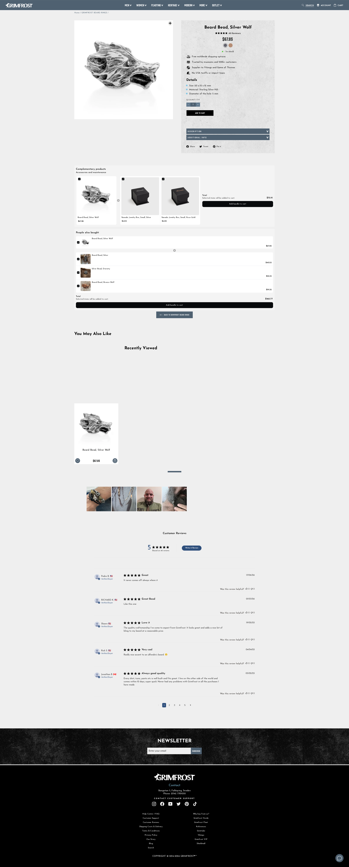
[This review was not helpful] (252, 588)
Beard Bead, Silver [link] (100, 255)
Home (77, 13)
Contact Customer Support (174, 798)
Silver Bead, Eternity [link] (101, 269)
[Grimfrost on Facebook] (162, 804)
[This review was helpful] (247, 588)
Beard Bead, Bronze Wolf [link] (103, 282)
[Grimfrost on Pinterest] (187, 804)
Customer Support (151, 818)
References (201, 827)
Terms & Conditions (151, 831)
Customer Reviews (151, 822)
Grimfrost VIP (201, 839)
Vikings (201, 835)
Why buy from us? (201, 814)
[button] (99, 499)
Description (195, 131)
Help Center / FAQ (151, 814)
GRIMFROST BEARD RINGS (94, 13)
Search (151, 848)
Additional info (197, 137)
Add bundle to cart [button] (237, 204)
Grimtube (201, 831)
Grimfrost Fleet (201, 822)
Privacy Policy (151, 835)
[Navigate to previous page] (158, 705)
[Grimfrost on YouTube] (170, 804)
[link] (96, 196)
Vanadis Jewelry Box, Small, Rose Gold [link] (178, 217)
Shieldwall (201, 844)
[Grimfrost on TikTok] (195, 804)
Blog (151, 844)
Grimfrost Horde (201, 818)
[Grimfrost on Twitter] (179, 804)
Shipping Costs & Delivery (151, 827)
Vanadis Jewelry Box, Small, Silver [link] (136, 217)
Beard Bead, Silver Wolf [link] (88, 217)
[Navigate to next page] (190, 705)
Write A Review (191, 548)
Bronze (230, 45)
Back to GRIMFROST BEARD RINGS (176, 315)
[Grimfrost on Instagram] (154, 804)
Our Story (150, 839)
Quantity (193, 100)
